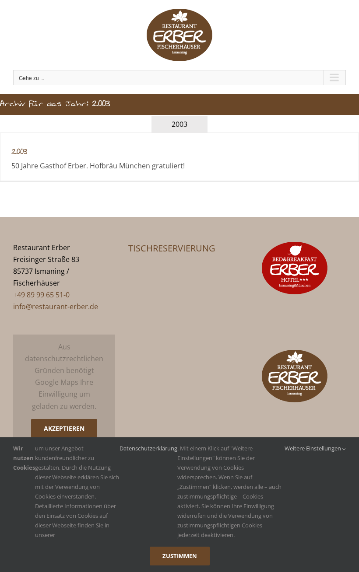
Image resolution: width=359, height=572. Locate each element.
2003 (19, 151)
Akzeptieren (64, 428)
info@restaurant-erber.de (55, 306)
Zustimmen (179, 556)
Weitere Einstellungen (313, 448)
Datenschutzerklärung (148, 448)
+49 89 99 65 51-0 (41, 295)
